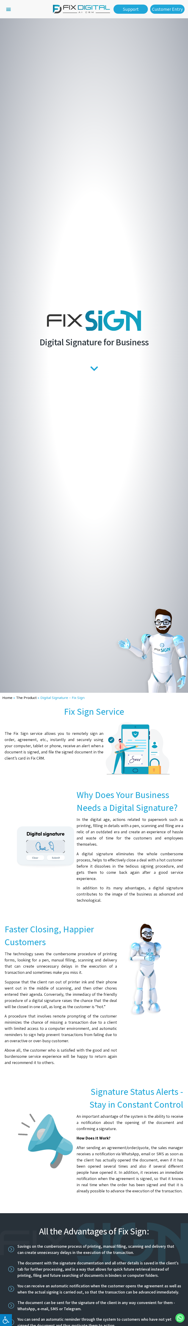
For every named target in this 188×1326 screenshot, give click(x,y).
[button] (8, 9)
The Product (26, 697)
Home (7, 697)
